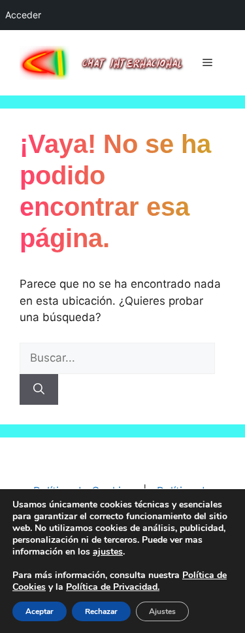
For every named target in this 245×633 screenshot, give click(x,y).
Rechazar (101, 611)
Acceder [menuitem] (23, 14)
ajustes (108, 552)
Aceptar (39, 611)
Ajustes (162, 611)
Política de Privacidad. (112, 587)
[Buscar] (39, 389)
